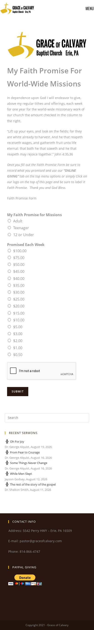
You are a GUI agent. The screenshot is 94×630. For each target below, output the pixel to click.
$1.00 (17, 347)
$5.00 (17, 326)
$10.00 (18, 320)
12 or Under (23, 234)
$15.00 (18, 313)
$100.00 (19, 250)
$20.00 (18, 306)
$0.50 (17, 354)
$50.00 (18, 264)
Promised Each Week (25, 244)
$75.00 (18, 257)
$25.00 (18, 299)
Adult (17, 221)
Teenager (21, 227)
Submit (18, 391)
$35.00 (18, 285)
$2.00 (17, 340)
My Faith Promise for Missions (34, 215)
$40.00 (18, 278)
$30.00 (18, 292)
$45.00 (18, 271)
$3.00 (17, 333)
